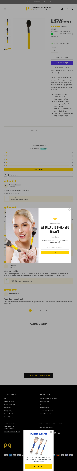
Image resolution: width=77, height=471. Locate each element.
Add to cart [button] (38, 466)
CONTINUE (55, 252)
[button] (51, 432)
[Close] (69, 209)
